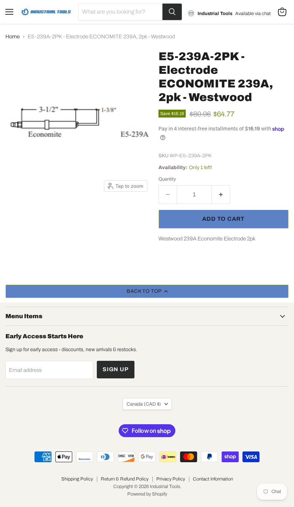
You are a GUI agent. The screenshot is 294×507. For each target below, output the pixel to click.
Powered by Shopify (147, 494)
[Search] (172, 12)
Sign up (116, 369)
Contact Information (213, 479)
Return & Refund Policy (124, 479)
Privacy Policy (170, 479)
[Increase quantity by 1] (221, 194)
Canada (144, 404)
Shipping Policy (77, 479)
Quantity (167, 179)
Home (12, 36)
